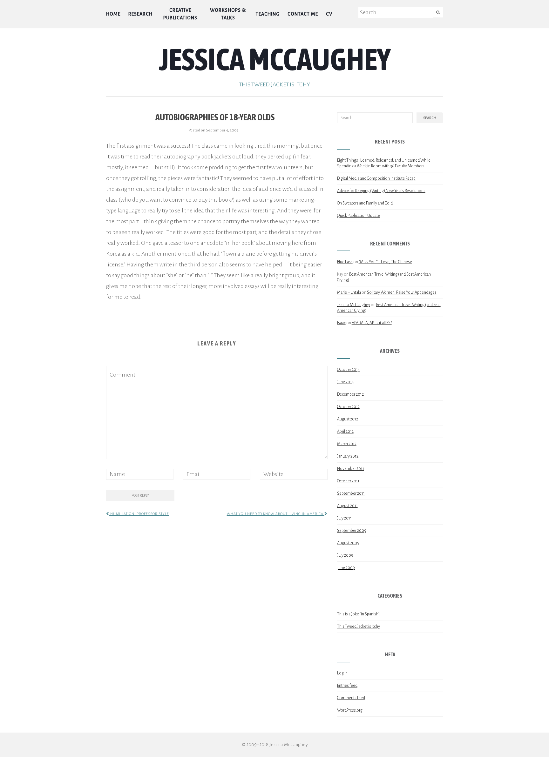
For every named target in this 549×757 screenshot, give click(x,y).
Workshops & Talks (228, 14)
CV (329, 14)
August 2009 (348, 543)
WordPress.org (350, 710)
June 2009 (346, 568)
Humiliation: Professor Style (139, 514)
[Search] (438, 12)
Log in (342, 673)
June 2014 (345, 382)
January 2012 (347, 456)
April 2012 (345, 431)
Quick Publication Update (358, 215)
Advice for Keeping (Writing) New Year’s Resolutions (381, 191)
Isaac (341, 323)
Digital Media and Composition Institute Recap (376, 178)
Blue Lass (345, 262)
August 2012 (347, 419)
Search (429, 118)
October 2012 (348, 407)
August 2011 (347, 506)
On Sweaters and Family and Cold (365, 203)
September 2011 (351, 493)
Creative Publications (180, 14)
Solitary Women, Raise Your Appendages (402, 292)
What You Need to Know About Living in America (275, 514)
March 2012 (346, 444)
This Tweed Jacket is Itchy (274, 84)
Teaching (268, 14)
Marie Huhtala (349, 292)
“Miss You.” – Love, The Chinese (385, 262)
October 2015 (348, 369)
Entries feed (347, 685)
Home (113, 14)
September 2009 (351, 530)
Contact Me (303, 14)
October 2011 (348, 481)
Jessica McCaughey (274, 59)
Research (140, 14)
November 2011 (350, 468)
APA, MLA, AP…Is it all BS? (372, 323)
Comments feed (351, 698)
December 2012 (350, 394)
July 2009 (345, 555)
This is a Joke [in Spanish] (358, 614)
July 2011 (344, 518)
